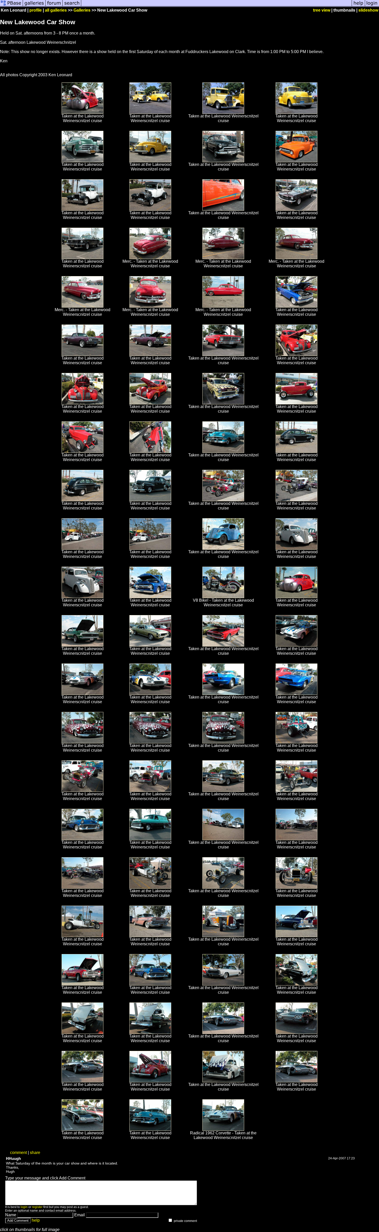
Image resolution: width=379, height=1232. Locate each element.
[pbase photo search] (72, 6)
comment (18, 1152)
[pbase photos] (11, 6)
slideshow (368, 10)
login (24, 1207)
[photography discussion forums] (54, 6)
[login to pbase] (372, 6)
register (37, 1207)
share (35, 1152)
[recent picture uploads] (34, 6)
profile (35, 10)
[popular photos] (216, 6)
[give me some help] (358, 6)
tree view (321, 10)
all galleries (56, 10)
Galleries (81, 10)
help (36, 1220)
